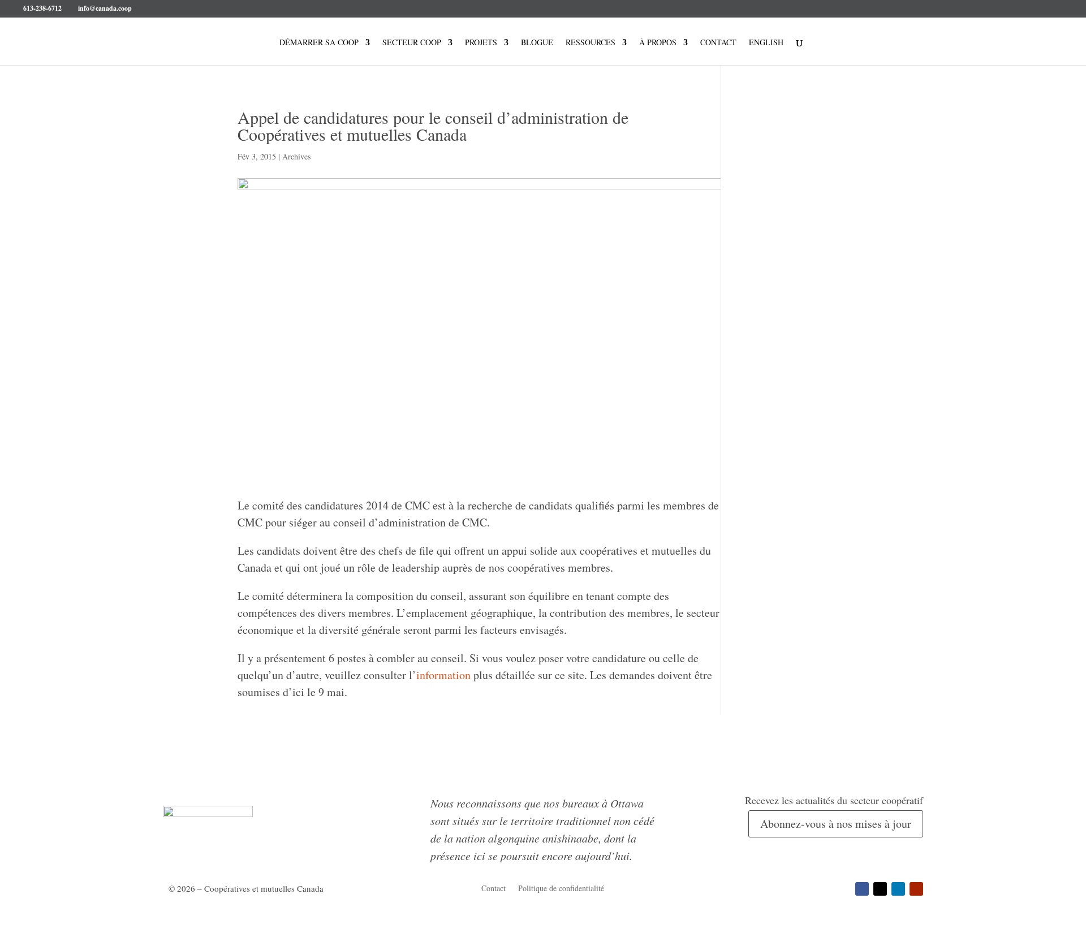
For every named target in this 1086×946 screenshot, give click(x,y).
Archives (296, 156)
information (443, 674)
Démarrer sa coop (319, 42)
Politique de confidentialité (561, 888)
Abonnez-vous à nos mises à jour (835, 823)
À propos (657, 42)
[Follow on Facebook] (862, 889)
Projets (481, 42)
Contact (718, 42)
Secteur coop (411, 42)
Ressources (590, 42)
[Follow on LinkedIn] (898, 889)
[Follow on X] (880, 889)
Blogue (537, 42)
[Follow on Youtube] (916, 889)
